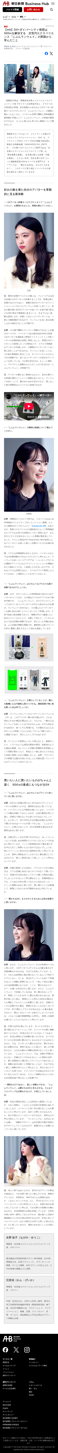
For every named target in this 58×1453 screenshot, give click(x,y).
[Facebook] (5, 1350)
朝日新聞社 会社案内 (10, 1418)
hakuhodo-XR (39, 526)
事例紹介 (32, 1359)
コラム (13, 17)
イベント (6, 1369)
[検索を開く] (51, 9)
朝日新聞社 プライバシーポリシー (15, 1421)
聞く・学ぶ (33, 1389)
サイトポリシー (8, 1415)
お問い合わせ (33, 9)
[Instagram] (27, 1350)
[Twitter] (16, 1350)
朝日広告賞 (7, 1405)
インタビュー (34, 1362)
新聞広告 (6, 1362)
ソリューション (8, 1372)
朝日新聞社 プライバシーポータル (15, 1428)
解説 (21, 17)
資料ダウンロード (9, 1375)
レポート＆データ (35, 1385)
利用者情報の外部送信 (11, 1425)
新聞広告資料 (7, 1385)
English (5, 1408)
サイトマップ (7, 1411)
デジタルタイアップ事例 (38, 1366)
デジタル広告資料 (9, 1389)
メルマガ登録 (12, 9)
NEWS (31, 1395)
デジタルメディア (9, 1366)
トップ (5, 17)
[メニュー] (52, 3)
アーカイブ (7, 1402)
